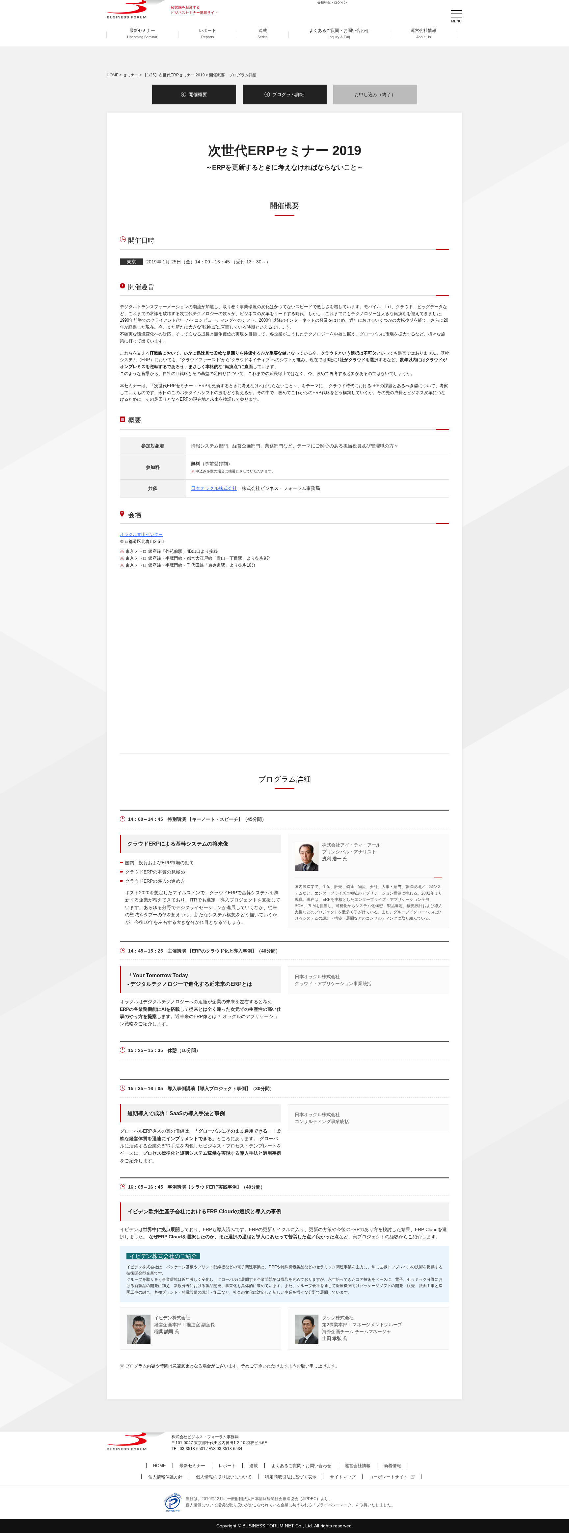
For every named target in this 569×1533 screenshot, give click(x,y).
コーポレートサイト (388, 1476)
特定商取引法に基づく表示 (290, 1476)
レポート (207, 33)
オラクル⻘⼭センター (141, 534)
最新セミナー (142, 33)
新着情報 (392, 1465)
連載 (262, 33)
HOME (113, 75)
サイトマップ (343, 1476)
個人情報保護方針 (165, 1476)
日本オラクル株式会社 (214, 488)
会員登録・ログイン (332, 2)
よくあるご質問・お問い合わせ (339, 33)
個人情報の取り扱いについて (224, 1476)
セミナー (131, 75)
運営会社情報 (423, 33)
